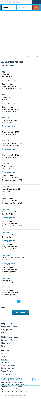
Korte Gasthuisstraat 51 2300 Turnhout (10, 121)
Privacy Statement (7, 371)
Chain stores (5, 343)
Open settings (6, 374)
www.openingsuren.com (18, 395)
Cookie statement (7, 368)
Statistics (4, 356)
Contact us (5, 362)
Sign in (3, 332)
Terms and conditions (8, 365)
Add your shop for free (9, 327)
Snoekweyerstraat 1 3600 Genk (9, 167)
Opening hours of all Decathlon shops (14, 384)
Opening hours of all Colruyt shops (13, 389)
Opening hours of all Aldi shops (12, 382)
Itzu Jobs (6, 72)
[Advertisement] (20, 32)
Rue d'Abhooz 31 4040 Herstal (8, 236)
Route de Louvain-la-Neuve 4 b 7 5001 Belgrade (13, 259)
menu (35, 2)
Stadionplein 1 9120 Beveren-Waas (9, 282)
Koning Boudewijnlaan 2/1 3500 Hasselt (11, 190)
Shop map (20, 312)
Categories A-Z (34, 56)
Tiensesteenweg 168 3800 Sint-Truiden (9, 213)
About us (4, 353)
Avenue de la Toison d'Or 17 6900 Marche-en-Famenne (12, 144)
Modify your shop (7, 330)
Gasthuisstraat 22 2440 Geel (8, 98)
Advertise (4, 359)
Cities (3, 346)
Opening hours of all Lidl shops (12, 386)
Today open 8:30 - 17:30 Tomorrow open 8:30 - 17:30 (12, 86)
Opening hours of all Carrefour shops (14, 391)
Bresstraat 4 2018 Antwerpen (7, 75)
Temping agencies (8, 80)
